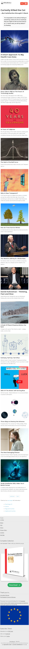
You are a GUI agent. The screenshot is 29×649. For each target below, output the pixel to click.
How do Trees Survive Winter (10, 227)
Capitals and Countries (10, 511)
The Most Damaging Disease (10, 452)
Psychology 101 (8, 504)
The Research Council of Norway (8, 597)
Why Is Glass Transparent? (9, 193)
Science (7, 506)
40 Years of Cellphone (8, 129)
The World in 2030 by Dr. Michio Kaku (13, 258)
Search (22, 3)
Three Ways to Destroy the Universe (12, 421)
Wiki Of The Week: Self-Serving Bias (13, 390)
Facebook (7, 633)
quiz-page (10, 500)
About (1, 522)
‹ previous (12, 496)
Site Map (2, 535)
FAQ (1, 525)
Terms (1, 527)
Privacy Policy (3, 530)
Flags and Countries (9, 508)
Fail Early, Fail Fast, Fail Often (10, 358)
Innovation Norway (4, 595)
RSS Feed (10, 631)
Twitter (8, 636)
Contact (2, 532)
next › (18, 496)
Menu (26, 3)
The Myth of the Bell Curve (9, 162)
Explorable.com (12, 641)
